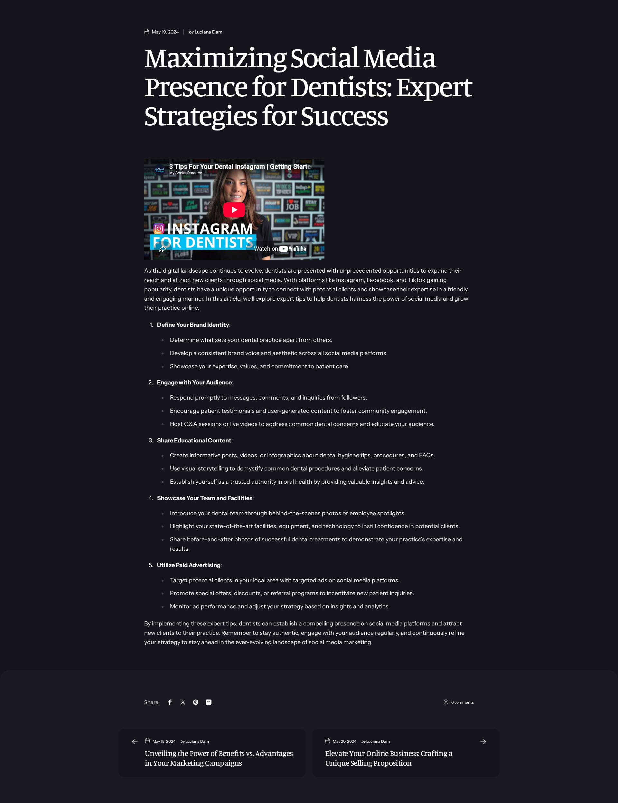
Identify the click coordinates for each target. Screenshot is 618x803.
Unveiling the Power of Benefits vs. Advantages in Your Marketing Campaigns (219, 758)
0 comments (462, 702)
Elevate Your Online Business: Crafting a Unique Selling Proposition (389, 758)
